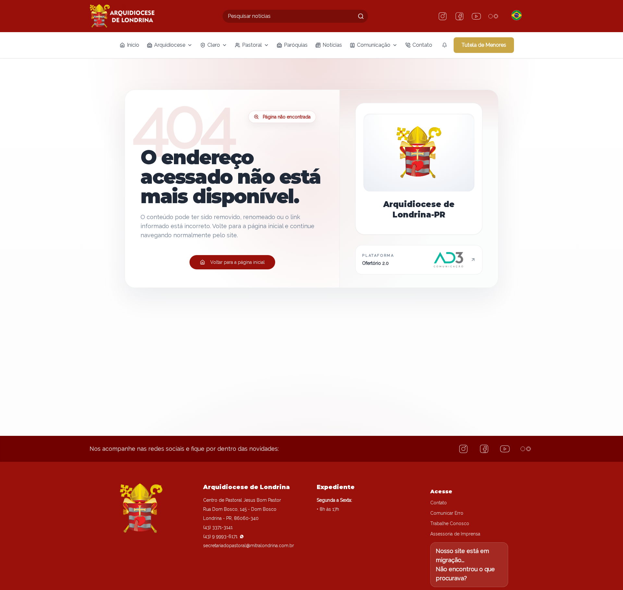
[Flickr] (493, 16)
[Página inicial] (122, 16)
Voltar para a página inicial (237, 262)
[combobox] (295, 16)
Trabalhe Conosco (449, 523)
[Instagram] (442, 16)
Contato (422, 45)
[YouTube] (476, 16)
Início (133, 45)
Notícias (332, 45)
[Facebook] (459, 16)
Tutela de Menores (483, 45)
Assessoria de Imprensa (455, 533)
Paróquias (296, 45)
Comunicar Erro (446, 513)
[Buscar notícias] (361, 16)
